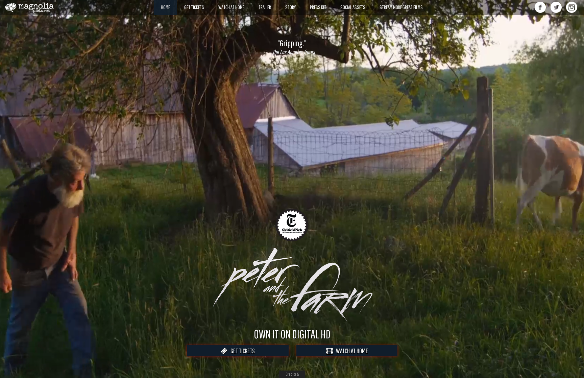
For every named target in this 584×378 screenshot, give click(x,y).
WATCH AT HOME (350, 351)
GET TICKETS (241, 351)
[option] (292, 47)
